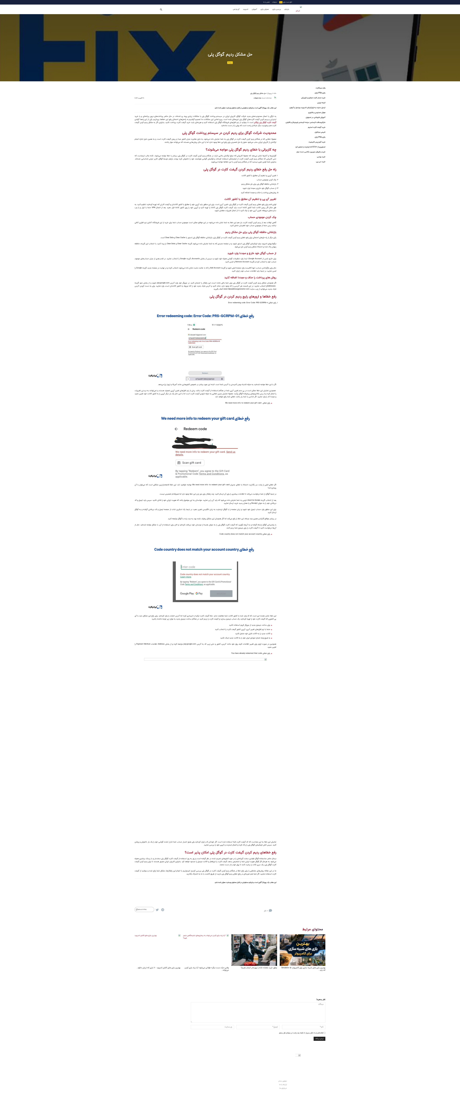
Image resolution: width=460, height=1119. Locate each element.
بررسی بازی (276, 9)
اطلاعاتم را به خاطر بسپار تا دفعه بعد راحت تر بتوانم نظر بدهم (301, 1033)
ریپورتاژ (230, 63)
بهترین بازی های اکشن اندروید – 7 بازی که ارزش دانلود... (158, 968)
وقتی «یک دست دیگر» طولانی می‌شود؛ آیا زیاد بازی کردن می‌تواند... (207, 969)
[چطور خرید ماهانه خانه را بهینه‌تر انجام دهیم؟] (254, 950)
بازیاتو (287, 9)
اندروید (245, 9)
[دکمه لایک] (274, 909)
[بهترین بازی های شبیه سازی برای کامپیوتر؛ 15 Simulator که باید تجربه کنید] (302, 950)
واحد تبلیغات (257, 98)
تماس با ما (266, 2)
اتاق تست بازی (287, 2)
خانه (274, 93)
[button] (161, 9)
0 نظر (266, 911)
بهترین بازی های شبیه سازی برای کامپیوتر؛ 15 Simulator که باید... (303, 969)
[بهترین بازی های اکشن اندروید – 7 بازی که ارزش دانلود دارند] (157, 950)
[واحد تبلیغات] (274, 98)
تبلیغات (274, 2)
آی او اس (236, 9)
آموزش (254, 9)
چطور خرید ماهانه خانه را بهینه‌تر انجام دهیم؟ (259, 968)
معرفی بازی (265, 9)
